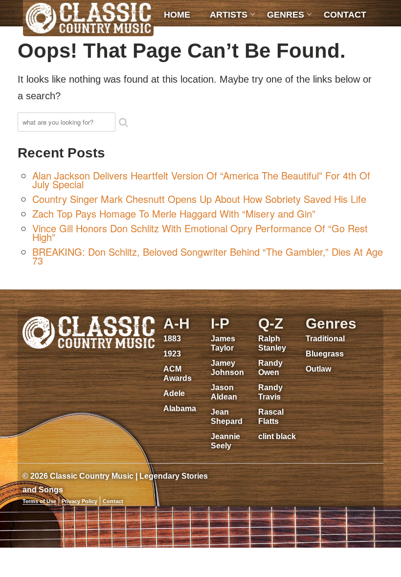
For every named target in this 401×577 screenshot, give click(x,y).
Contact (345, 15)
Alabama (179, 408)
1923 (172, 354)
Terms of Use (39, 501)
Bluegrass (325, 354)
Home (177, 15)
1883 (172, 338)
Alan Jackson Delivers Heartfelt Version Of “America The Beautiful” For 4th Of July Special (201, 179)
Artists (228, 15)
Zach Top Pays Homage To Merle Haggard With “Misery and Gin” (173, 213)
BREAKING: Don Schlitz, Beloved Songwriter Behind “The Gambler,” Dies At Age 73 (207, 255)
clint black (277, 436)
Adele (174, 393)
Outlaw (318, 369)
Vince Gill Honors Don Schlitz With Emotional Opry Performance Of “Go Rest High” (200, 232)
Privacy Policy (79, 501)
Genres (285, 15)
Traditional (325, 338)
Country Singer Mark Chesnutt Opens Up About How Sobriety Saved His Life (199, 199)
